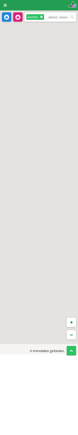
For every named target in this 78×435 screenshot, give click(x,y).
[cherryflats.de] (72, 4)
